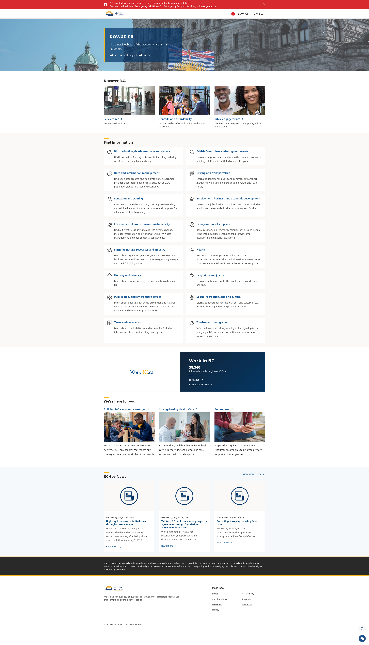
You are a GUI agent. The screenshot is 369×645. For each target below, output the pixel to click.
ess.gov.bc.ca (208, 6)
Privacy (215, 609)
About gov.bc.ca (219, 599)
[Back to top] (362, 628)
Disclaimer (217, 604)
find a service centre (132, 599)
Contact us (247, 604)
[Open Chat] (362, 638)
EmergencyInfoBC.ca (147, 6)
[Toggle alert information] (233, 14)
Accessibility (248, 593)
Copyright (247, 599)
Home (215, 593)
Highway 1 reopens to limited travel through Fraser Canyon (126, 523)
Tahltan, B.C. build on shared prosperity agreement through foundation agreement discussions (184, 524)
